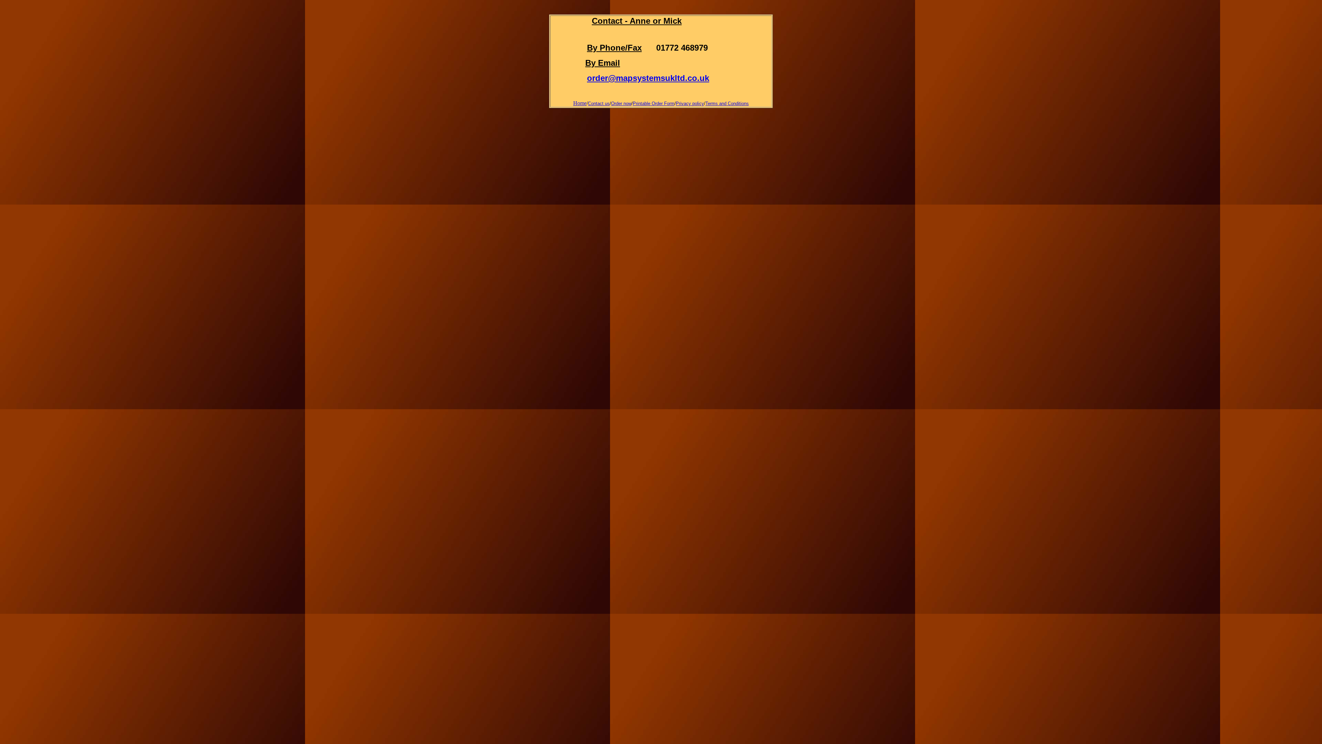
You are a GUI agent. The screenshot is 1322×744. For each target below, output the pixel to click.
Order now (621, 103)
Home (580, 103)
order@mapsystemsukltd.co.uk (648, 78)
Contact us (599, 103)
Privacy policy (690, 103)
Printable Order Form (653, 103)
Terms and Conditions (727, 103)
